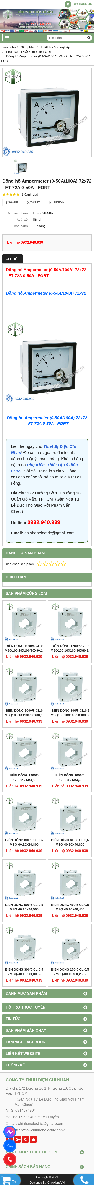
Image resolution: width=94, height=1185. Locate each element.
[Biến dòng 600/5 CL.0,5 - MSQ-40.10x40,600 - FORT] (70, 816)
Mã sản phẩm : (19, 213)
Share (13, 202)
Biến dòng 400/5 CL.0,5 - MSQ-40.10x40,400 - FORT (70, 909)
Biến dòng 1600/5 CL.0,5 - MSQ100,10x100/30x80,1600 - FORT (26, 650)
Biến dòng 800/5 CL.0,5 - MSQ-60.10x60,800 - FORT (24, 844)
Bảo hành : (22, 226)
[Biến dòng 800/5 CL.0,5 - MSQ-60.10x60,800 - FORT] (24, 816)
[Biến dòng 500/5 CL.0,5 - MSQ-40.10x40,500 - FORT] (24, 881)
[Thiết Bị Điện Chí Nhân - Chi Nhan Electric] (47, 31)
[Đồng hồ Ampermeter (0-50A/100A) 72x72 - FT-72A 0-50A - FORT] (47, 112)
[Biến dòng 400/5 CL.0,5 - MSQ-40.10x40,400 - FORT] (70, 881)
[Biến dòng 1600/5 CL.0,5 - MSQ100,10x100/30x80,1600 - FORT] (24, 622)
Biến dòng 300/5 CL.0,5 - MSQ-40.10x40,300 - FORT (24, 974)
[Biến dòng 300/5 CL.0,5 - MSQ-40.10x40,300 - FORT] (24, 946)
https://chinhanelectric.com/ (43, 1130)
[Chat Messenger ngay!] (10, 1132)
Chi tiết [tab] (12, 259)
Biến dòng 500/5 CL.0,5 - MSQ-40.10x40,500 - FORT (24, 909)
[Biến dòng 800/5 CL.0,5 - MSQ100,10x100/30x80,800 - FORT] (70, 687)
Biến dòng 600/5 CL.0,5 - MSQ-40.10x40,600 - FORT (70, 844)
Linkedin (58, 202)
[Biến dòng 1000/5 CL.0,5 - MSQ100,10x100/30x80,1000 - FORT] (24, 687)
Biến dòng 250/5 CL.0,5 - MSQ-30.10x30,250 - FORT (70, 974)
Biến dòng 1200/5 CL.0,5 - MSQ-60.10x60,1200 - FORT (24, 779)
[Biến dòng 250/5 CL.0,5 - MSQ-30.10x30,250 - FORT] (70, 946)
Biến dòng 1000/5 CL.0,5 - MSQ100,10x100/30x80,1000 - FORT (26, 715)
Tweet (35, 202)
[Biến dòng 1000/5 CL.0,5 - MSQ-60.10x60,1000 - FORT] (70, 751)
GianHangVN (56, 1182)
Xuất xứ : (23, 219)
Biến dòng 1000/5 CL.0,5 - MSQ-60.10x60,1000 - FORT (70, 779)
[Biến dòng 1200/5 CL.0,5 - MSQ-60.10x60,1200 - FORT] (24, 751)
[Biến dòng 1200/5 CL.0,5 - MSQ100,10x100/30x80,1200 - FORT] (70, 622)
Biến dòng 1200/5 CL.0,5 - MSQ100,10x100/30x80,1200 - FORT (72, 650)
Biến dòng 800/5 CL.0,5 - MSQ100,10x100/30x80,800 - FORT (71, 715)
